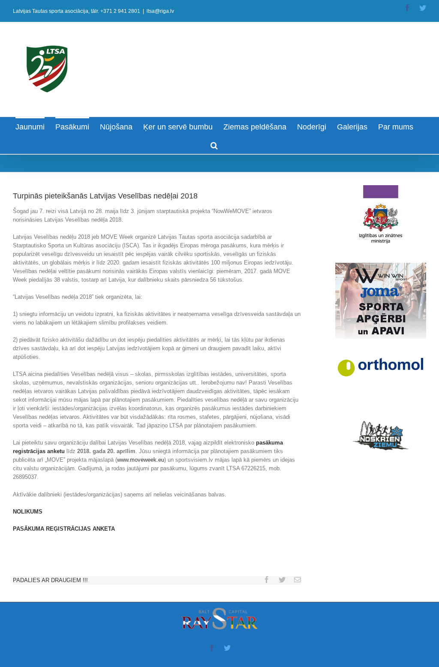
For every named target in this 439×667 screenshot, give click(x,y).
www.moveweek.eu (140, 460)
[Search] (214, 144)
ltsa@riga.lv (160, 11)
